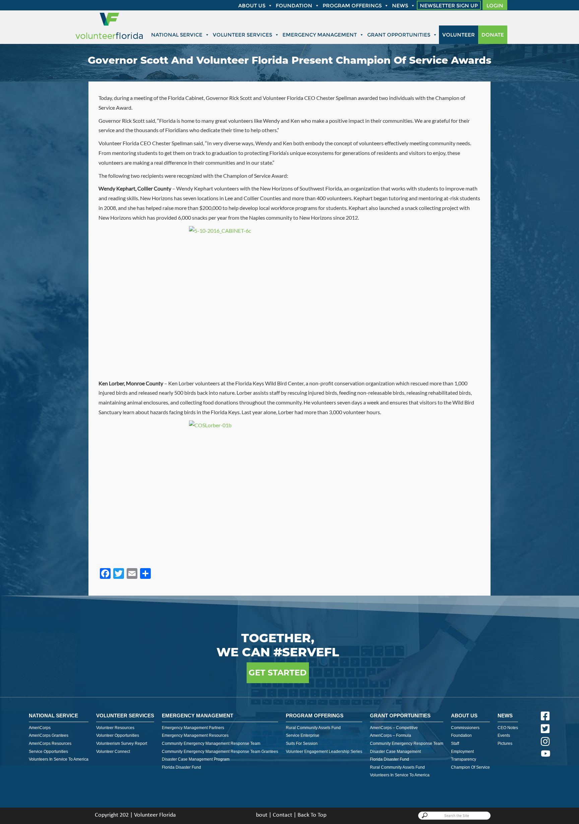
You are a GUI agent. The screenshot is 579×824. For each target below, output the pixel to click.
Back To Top (312, 815)
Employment (462, 751)
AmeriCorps (40, 727)
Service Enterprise (302, 735)
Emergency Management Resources (195, 735)
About (260, 815)
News (400, 5)
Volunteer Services (242, 35)
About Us (464, 715)
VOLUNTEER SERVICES (125, 715)
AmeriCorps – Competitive (394, 727)
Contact (282, 815)
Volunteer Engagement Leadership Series (324, 751)
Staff (455, 743)
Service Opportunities (48, 751)
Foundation (294, 5)
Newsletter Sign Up (449, 5)
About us (251, 5)
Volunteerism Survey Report (121, 743)
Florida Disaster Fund (181, 767)
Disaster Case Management (395, 751)
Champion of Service (470, 767)
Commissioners (465, 727)
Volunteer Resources (115, 727)
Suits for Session (302, 743)
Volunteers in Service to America (58, 759)
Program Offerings (352, 5)
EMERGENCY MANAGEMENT (197, 715)
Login (495, 5)
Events (504, 735)
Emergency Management (319, 35)
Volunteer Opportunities (117, 735)
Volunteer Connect (113, 751)
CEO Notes (508, 727)
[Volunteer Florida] (109, 39)
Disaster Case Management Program (196, 759)
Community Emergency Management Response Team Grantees (220, 751)
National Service (176, 35)
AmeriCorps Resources (50, 743)
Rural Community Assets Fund (313, 727)
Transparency (463, 759)
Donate (492, 35)
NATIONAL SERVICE (53, 715)
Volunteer (458, 35)
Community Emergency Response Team (406, 743)
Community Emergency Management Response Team (211, 743)
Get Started (278, 672)
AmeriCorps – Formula (390, 735)
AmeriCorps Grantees (48, 735)
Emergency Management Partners (193, 727)
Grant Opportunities (398, 35)
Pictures (505, 743)
